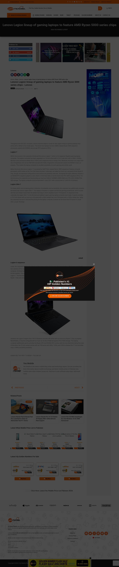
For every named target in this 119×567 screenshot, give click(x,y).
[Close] (94, 264)
